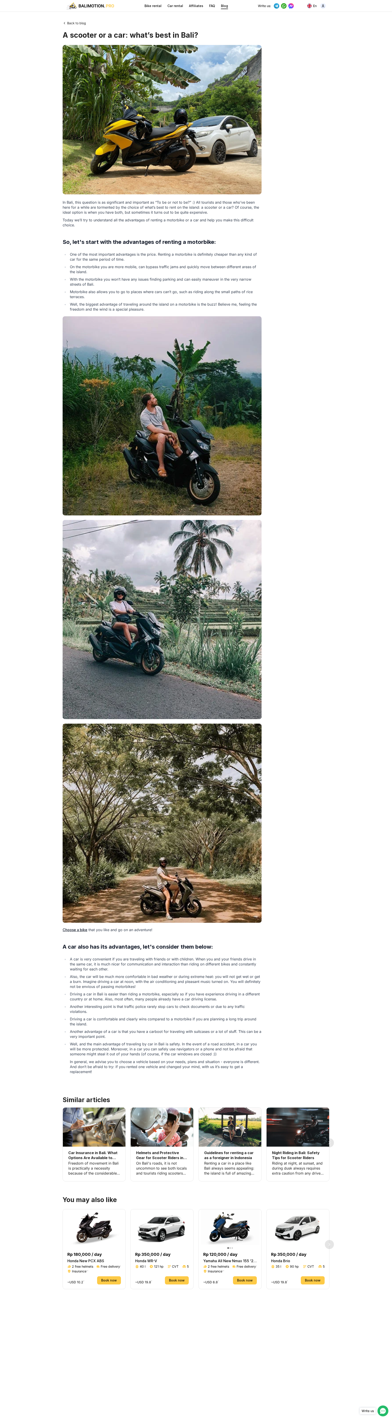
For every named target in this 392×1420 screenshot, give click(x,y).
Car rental (175, 6)
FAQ (212, 6)
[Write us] (382, 1410)
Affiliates (196, 6)
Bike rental (153, 6)
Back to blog (76, 23)
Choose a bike (75, 930)
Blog (224, 6)
